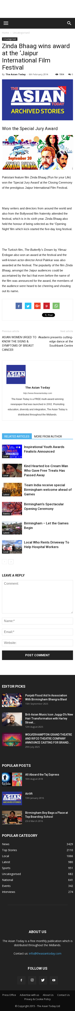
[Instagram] (32, 980)
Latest (6, 494)
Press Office (9, 995)
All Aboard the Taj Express (42, 774)
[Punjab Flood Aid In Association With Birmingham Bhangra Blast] (12, 700)
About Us (48, 995)
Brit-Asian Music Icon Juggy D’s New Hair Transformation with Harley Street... (49, 718)
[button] (69, 23)
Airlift (28, 793)
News (5, 844)
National (7, 880)
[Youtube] (54, 980)
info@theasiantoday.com (45, 953)
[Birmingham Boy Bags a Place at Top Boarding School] (12, 817)
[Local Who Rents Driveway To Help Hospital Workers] (12, 547)
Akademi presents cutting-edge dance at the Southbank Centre (55, 341)
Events (6, 513)
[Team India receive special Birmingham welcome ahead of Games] (12, 490)
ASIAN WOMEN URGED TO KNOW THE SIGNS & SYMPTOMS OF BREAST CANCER (19, 343)
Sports (6, 868)
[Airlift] (12, 798)
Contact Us (63, 995)
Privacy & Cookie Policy (37, 999)
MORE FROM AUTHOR (48, 436)
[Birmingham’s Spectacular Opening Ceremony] (12, 509)
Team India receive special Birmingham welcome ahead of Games (48, 489)
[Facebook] (21, 980)
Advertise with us (29, 995)
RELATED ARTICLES (16, 436)
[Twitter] (43, 980)
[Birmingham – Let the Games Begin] (12, 528)
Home (5, 32)
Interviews (8, 892)
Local (5, 456)
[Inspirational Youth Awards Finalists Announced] (12, 451)
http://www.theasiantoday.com (37, 393)
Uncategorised (21, 32)
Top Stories (9, 850)
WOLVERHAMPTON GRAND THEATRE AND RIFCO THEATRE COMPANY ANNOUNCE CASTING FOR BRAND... (48, 738)
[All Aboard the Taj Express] (12, 779)
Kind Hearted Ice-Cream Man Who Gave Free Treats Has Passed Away (46, 470)
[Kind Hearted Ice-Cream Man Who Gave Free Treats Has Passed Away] (12, 470)
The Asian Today (16, 74)
